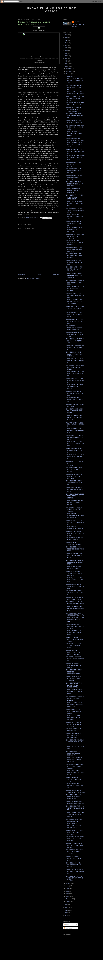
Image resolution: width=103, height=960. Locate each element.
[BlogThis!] (45, 218)
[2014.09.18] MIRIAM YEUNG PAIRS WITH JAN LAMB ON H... (75, 380)
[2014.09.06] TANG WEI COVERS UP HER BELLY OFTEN (74, 665)
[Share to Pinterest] (51, 218)
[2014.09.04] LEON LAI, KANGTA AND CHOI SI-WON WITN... (75, 772)
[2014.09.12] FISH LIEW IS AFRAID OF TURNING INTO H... (75, 522)
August (68, 883)
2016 (66, 61)
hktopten (77, 21)
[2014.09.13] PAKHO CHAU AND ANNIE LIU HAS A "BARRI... (74, 509)
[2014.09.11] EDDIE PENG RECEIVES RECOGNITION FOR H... (75, 549)
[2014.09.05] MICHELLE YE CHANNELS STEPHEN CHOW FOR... (74, 759)
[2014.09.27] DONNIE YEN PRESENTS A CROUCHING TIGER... (75, 144)
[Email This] (43, 218)
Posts (67, 924)
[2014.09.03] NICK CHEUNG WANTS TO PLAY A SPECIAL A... (74, 832)
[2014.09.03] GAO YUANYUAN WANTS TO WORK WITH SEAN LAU (75, 839)
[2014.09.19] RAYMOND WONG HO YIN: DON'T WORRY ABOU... (75, 341)
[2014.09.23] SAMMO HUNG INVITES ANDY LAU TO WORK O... (74, 269)
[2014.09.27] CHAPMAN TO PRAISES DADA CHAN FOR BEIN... (75, 151)
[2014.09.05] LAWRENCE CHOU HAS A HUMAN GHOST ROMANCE (73, 735)
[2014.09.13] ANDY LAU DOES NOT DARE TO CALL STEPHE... (75, 496)
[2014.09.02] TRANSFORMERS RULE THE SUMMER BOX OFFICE (75, 845)
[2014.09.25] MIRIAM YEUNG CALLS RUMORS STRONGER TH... (74, 197)
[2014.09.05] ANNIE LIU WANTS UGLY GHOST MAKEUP (73, 711)
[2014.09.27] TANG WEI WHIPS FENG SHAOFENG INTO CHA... (75, 158)
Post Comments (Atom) (33, 278)
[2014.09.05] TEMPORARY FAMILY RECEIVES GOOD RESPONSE (74, 704)
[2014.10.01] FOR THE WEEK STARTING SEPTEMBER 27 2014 (75, 87)
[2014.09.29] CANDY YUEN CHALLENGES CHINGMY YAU (74, 116)
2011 (66, 910)
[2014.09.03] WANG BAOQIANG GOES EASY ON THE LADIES (74, 825)
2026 (66, 35)
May (67, 891)
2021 (66, 48)
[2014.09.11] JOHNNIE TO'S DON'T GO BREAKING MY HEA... (74, 580)
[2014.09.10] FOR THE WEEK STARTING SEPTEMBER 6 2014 (75, 586)
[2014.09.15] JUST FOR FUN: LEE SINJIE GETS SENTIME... (74, 463)
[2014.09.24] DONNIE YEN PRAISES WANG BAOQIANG (74, 229)
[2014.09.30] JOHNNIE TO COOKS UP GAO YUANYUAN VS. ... (73, 109)
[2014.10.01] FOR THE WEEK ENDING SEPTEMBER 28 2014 (74, 80)
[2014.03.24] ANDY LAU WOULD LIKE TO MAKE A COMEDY (74, 243)
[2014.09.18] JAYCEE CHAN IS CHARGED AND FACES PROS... (75, 367)
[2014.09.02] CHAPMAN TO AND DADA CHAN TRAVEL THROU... (74, 878)
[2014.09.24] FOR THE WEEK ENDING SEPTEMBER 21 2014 (74, 216)
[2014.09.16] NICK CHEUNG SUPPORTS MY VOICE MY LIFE (75, 443)
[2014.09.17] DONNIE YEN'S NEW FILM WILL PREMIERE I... (75, 424)
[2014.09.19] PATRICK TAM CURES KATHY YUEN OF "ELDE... (74, 334)
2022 (66, 45)
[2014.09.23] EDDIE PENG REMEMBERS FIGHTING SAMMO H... (74, 275)
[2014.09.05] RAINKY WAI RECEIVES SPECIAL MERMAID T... (73, 753)
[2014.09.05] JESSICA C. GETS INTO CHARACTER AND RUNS (74, 717)
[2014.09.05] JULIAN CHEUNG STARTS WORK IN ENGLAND (75, 698)
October (68, 74)
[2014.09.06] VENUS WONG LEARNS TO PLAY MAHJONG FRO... (74, 685)
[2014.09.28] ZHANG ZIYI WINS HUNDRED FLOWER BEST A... (74, 133)
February (69, 899)
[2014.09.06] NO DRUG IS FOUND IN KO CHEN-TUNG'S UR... (73, 678)
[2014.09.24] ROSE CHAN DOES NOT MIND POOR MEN (74, 262)
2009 (66, 915)
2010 (66, 913)
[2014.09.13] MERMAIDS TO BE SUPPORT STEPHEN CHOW (74, 489)
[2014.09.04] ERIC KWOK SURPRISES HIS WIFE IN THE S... (74, 779)
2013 (66, 905)
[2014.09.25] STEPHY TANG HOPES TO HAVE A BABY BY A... (74, 203)
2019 (66, 53)
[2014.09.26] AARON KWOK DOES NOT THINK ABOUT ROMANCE (74, 184)
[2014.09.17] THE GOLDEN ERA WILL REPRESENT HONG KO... (74, 417)
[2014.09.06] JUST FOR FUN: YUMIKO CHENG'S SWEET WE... (75, 659)
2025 (66, 37)
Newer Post (21, 274)
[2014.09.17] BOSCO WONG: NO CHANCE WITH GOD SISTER (74, 411)
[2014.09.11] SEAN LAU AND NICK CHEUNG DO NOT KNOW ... (74, 555)
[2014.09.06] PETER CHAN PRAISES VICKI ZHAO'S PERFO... (74, 691)
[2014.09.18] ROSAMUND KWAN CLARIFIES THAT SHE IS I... (74, 354)
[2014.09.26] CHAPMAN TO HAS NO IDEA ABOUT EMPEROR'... (74, 190)
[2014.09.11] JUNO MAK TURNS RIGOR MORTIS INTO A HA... (74, 573)
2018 (66, 56)
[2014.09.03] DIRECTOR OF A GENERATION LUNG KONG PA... (75, 808)
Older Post (56, 274)
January (68, 901)
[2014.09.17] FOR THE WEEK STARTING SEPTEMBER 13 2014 (75, 400)
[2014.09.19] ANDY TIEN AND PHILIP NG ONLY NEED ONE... (74, 321)
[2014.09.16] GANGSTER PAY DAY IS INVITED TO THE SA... (75, 450)
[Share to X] (47, 218)
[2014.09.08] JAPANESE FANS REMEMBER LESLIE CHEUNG (75, 619)
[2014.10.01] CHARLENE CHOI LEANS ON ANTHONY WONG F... (75, 98)
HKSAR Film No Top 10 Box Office (51, 10)
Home (39, 274)
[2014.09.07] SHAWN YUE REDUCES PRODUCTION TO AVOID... (74, 639)
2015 (66, 63)
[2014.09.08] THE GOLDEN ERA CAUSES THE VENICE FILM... (75, 608)
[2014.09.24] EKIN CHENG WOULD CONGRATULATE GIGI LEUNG (74, 249)
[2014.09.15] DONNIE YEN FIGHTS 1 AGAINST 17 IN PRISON (74, 470)
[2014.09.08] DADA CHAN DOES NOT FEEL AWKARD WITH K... (75, 626)
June (68, 888)
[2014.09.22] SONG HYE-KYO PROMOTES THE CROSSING (75, 288)
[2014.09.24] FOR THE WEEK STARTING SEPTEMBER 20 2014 (75, 223)
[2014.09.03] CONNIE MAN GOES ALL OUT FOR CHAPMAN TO (74, 797)
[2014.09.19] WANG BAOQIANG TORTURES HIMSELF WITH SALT (74, 328)
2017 (66, 58)
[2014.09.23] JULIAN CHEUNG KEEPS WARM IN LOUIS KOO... (75, 282)
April (67, 893)
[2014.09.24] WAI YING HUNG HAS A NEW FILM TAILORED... (75, 236)
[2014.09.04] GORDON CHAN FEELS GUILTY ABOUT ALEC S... (74, 766)
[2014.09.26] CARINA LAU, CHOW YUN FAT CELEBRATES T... (74, 164)
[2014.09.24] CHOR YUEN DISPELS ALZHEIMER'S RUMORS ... (74, 256)
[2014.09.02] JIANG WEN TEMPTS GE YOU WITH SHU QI (74, 865)
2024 (66, 40)
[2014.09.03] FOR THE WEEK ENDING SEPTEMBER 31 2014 (74, 786)
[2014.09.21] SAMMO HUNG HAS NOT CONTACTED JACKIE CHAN (74, 301)
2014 (66, 66)
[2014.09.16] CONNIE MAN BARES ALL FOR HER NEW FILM (75, 430)
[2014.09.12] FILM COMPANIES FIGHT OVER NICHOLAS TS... (75, 515)
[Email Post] (40, 217)
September (69, 76)
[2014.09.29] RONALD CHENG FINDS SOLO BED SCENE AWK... (75, 127)
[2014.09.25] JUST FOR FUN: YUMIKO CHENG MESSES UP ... (75, 210)
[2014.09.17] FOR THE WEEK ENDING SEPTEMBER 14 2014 (74, 393)
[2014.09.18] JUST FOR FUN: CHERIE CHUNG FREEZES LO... (75, 360)
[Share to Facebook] (49, 218)
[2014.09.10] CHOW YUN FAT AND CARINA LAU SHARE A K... (75, 593)
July (67, 886)
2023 (66, 42)
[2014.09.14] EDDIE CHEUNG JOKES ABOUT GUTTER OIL (74, 483)
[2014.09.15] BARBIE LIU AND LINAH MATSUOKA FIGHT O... (75, 457)
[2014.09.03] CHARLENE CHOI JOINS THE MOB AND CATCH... (75, 814)
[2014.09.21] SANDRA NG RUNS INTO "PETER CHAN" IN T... (75, 295)
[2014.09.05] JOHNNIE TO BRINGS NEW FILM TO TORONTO (73, 724)
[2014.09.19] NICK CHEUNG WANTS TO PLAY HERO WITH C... (74, 315)
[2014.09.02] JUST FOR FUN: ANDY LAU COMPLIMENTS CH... (75, 871)
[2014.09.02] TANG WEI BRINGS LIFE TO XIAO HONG (73, 858)
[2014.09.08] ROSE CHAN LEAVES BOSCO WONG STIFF (74, 632)
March (68, 896)
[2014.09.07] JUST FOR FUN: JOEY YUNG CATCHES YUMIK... (74, 646)
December (69, 68)
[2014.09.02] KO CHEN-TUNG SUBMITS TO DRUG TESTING (74, 852)
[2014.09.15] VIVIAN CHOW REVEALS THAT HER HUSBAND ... (74, 476)
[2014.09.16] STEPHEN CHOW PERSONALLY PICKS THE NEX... (75, 437)
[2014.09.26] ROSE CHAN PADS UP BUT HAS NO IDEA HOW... (73, 171)
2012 (66, 907)
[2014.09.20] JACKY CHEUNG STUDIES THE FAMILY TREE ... (75, 308)
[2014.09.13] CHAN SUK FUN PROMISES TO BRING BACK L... (74, 502)
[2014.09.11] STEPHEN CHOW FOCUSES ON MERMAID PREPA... (75, 562)
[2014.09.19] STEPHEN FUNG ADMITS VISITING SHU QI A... (75, 347)
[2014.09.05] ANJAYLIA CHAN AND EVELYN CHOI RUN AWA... (74, 742)
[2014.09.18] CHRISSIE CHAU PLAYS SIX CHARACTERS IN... (75, 373)
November (69, 71)
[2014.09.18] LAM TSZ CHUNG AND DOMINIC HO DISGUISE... (75, 386)
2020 (66, 50)
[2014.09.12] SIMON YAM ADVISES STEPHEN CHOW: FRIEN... (75, 533)
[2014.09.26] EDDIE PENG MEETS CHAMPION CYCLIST (74, 177)
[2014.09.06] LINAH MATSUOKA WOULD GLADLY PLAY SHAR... (73, 652)
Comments (68, 928)
